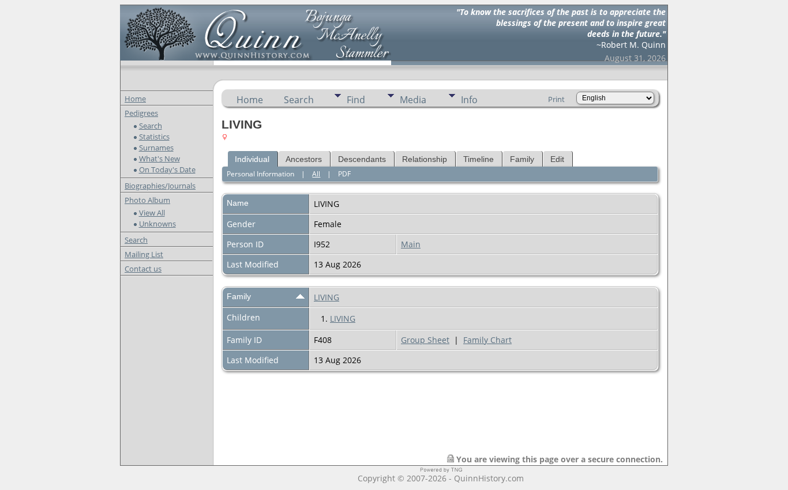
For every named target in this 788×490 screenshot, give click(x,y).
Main (411, 244)
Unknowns (157, 223)
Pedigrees (141, 113)
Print (556, 99)
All (316, 174)
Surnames (156, 147)
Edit (557, 159)
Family (522, 159)
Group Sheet (425, 339)
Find (356, 99)
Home (135, 98)
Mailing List (144, 254)
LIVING (326, 297)
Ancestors (304, 159)
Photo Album (147, 200)
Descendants (362, 159)
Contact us (143, 268)
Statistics (154, 136)
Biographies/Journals (160, 185)
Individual (252, 159)
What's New (159, 158)
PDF (344, 174)
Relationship (424, 159)
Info (469, 99)
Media (413, 99)
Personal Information (260, 174)
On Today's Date (167, 169)
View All (152, 213)
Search (150, 125)
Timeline (478, 159)
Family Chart (487, 339)
